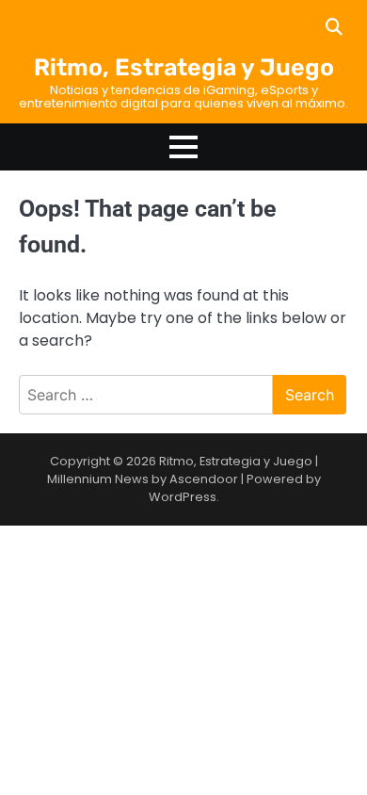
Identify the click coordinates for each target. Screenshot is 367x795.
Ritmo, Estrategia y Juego (184, 67)
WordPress (182, 497)
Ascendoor (203, 479)
